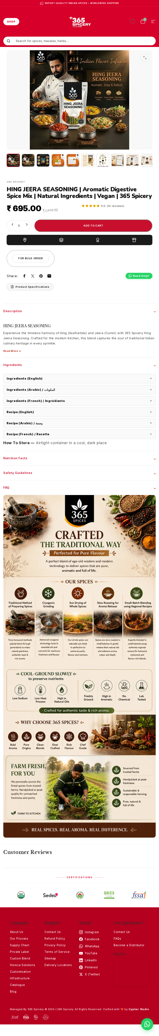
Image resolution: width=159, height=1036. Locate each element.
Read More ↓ (12, 351)
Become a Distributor (129, 945)
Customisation (20, 971)
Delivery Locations (58, 965)
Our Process (19, 938)
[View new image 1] (117, 160)
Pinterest (91, 967)
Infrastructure (20, 978)
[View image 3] (87, 160)
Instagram (92, 932)
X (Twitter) (92, 974)
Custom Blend (20, 958)
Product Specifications (32, 286)
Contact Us (53, 932)
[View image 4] (102, 160)
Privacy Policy (55, 945)
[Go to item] (13, 160)
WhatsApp (92, 946)
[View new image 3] (147, 160)
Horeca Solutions (22, 965)
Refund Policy (55, 938)
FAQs (117, 938)
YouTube (91, 953)
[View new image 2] (132, 160)
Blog (13, 991)
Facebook (92, 939)
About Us (16, 932)
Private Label (19, 951)
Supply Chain (19, 945)
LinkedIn (91, 960)
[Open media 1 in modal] (145, 58)
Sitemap (50, 958)
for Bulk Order (30, 258)
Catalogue (17, 985)
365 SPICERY (16, 181)
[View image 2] (73, 160)
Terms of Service (57, 951)
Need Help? (141, 275)
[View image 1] (58, 160)
